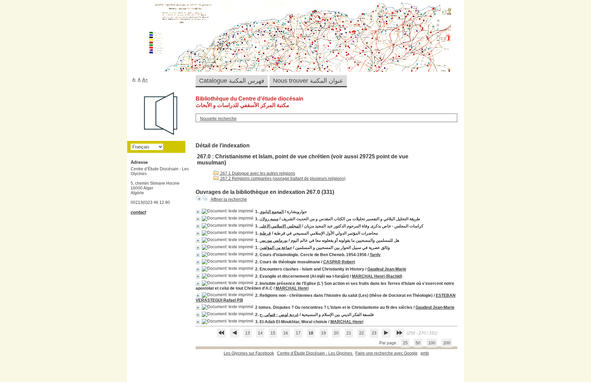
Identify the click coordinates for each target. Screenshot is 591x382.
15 (273, 333)
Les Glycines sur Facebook (249, 353)
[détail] (198, 212)
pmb (425, 353)
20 (336, 333)
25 (405, 343)
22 (361, 333)
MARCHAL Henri (292, 288)
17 (298, 333)
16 (285, 333)
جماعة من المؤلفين (276, 247)
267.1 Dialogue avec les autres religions (257, 173)
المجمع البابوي (272, 211)
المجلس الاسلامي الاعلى (280, 226)
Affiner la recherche (229, 199)
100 (431, 343)
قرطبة (265, 233)
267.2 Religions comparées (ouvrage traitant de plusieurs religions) (282, 178)
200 (446, 343)
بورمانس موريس (274, 240)
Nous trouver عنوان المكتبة (308, 80)
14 (260, 333)
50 (418, 343)
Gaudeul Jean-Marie (386, 269)
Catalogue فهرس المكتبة (231, 80)
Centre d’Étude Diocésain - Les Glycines (315, 353)
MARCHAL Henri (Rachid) (377, 276)
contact (138, 212)
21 (348, 333)
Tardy (375, 254)
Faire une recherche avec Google (386, 353)
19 (323, 333)
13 (247, 333)
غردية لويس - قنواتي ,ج (279, 314)
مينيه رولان (269, 218)
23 (374, 333)
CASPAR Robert (339, 262)
